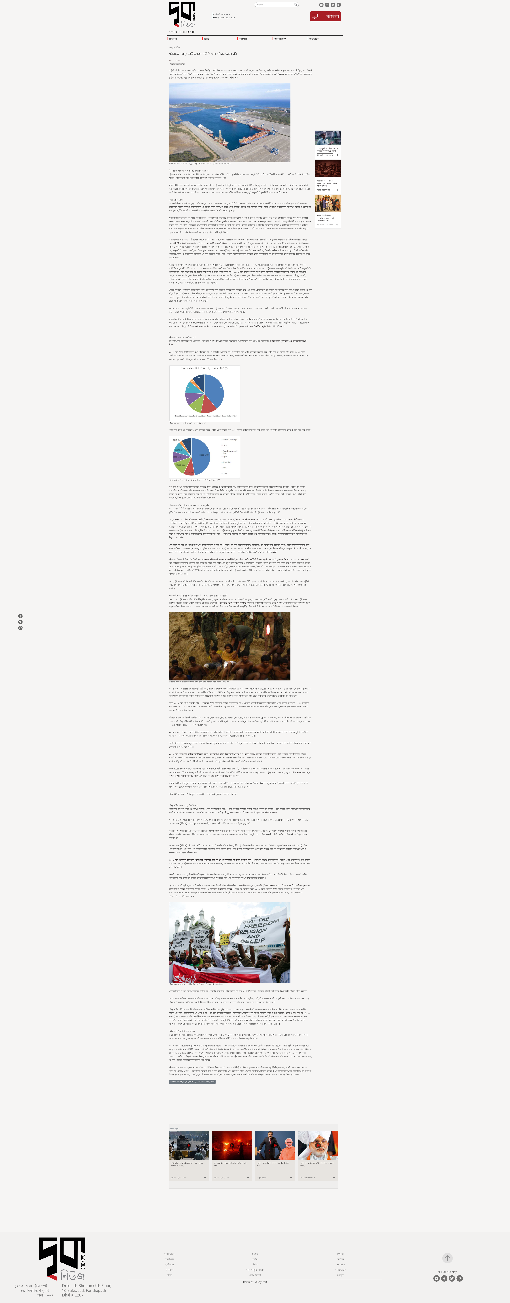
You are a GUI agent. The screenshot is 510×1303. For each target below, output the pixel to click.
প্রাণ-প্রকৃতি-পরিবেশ (255, 1269)
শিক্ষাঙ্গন (340, 1253)
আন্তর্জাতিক (174, 47)
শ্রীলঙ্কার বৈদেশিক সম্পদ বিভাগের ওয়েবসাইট (205, 480)
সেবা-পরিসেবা (255, 1275)
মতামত (255, 1253)
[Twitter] (305, 60)
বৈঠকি (255, 1259)
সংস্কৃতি (340, 1275)
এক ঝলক (169, 1269)
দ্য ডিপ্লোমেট (200, 423)
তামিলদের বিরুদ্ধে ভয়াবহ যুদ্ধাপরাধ (234, 603)
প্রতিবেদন (169, 1264)
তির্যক (255, 1264)
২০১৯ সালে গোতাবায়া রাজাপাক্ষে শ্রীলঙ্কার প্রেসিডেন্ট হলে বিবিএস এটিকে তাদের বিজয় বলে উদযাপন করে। (211, 860)
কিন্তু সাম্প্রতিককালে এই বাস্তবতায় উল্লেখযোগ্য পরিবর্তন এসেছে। (252, 812)
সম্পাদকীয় (340, 1264)
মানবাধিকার (169, 1259)
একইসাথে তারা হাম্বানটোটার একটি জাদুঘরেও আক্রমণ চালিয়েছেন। (251, 1034)
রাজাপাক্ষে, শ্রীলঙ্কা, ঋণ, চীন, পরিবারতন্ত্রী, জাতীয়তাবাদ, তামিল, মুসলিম (192, 1082)
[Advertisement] (328, 87)
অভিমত (340, 1259)
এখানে (274, 552)
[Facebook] (300, 60)
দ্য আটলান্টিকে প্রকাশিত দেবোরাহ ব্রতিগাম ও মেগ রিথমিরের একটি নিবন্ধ (198, 243)
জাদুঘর (169, 1275)
